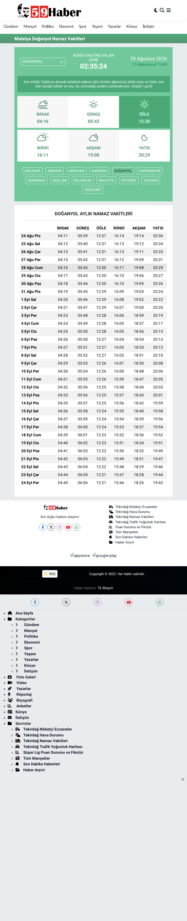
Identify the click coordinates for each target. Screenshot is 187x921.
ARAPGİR (55, 171)
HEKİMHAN (36, 180)
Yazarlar (114, 27)
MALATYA (106, 180)
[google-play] (105, 555)
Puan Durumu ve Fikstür (133, 527)
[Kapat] (184, 780)
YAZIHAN (150, 180)
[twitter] (66, 602)
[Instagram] (59, 527)
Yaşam (97, 27)
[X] (51, 527)
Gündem (10, 27)
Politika (48, 27)
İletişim (148, 27)
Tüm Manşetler (126, 532)
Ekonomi (66, 27)
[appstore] (81, 555)
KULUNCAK (82, 180)
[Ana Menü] (168, 10)
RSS (51, 574)
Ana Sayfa (24, 613)
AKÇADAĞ (32, 171)
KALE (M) (59, 180)
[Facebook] (43, 527)
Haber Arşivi (124, 542)
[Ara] (162, 10)
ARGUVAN (76, 171)
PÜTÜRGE (128, 180)
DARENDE (99, 171)
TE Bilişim (105, 588)
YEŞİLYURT (92, 190)
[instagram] (97, 602)
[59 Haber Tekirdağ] (60, 10)
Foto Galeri (26, 677)
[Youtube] (68, 527)
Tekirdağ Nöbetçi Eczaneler (136, 507)
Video (21, 682)
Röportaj (23, 694)
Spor (83, 27)
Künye (131, 27)
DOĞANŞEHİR (150, 171)
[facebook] (35, 602)
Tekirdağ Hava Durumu (132, 512)
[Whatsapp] (76, 527)
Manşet (29, 27)
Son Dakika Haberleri (131, 537)
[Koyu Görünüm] (156, 10)
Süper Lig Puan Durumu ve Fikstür (53, 752)
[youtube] (128, 602)
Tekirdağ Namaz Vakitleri (134, 517)
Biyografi (24, 700)
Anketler (23, 706)
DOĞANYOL (123, 171)
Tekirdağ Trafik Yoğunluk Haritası (140, 522)
